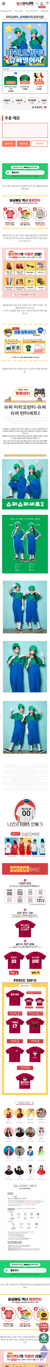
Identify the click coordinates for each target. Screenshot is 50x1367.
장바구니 (9, 144)
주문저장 (23, 144)
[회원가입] (42, 3)
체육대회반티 (6, 11)
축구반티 (19, 11)
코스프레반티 (32, 11)
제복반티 (45, 11)
